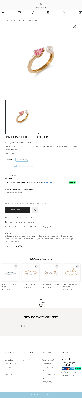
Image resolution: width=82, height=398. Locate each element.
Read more (9, 153)
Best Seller (17, 239)
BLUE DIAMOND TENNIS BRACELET (9, 286)
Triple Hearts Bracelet (51, 284)
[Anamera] (41, 4)
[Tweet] (18, 246)
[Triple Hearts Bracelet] (51, 272)
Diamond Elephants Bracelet (70, 286)
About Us (27, 360)
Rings (71, 239)
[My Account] (33, 12)
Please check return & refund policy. (21, 218)
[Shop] (47, 12)
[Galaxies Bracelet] (31, 272)
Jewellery (65, 239)
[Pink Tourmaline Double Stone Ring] (41, 60)
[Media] (74, 26)
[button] (60, 326)
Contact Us (8, 360)
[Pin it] (21, 246)
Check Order (9, 374)
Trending (17, 241)
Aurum (70, 236)
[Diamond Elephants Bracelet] (71, 272)
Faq (5, 371)
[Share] (15, 246)
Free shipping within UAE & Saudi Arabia (22, 222)
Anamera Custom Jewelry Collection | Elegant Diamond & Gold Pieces (43, 236)
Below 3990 (9, 239)
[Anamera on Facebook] (63, 359)
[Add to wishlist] (35, 210)
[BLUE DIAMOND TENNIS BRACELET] (10, 272)
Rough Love (9, 241)
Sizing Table (9, 171)
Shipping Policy (48, 371)
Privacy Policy (47, 367)
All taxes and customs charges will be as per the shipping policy (30, 227)
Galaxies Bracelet (29, 284)
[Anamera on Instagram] (66, 359)
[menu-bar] (3, 12)
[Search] (63, 12)
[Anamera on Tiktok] (69, 359)
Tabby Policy (47, 382)
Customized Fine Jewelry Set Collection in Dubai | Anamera (41, 239)
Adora (17, 236)
